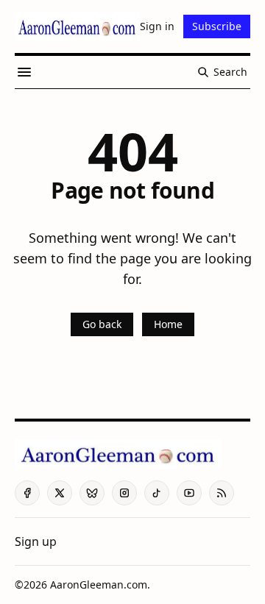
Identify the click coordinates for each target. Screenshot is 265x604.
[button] (36, 541)
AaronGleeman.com (98, 584)
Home (168, 324)
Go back (101, 324)
